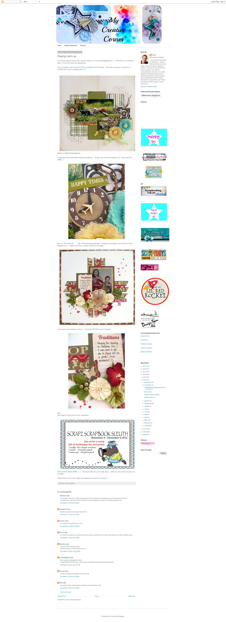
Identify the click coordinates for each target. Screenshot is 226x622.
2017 (144, 366)
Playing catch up (149, 397)
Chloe (154, 55)
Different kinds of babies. (152, 395)
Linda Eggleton (65, 557)
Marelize (62, 544)
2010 (144, 432)
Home (59, 45)
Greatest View (145, 336)
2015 (144, 371)
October (147, 401)
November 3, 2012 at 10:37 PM (70, 565)
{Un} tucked (148, 392)
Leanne (62, 521)
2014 (144, 374)
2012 (144, 380)
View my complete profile (149, 86)
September (148, 403)
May (145, 414)
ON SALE (95, 329)
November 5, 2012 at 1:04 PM (69, 588)
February (147, 423)
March (146, 420)
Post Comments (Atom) (73, 599)
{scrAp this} (144, 340)
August (146, 406)
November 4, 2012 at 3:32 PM (69, 576)
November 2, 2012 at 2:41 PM (69, 514)
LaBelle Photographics (71, 153)
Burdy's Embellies (146, 352)
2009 (144, 434)
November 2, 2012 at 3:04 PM (69, 526)
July (145, 409)
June (146, 412)
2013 (144, 377)
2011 (144, 429)
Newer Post (61, 596)
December (147, 382)
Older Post (131, 596)
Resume (83, 45)
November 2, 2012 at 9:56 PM (69, 538)
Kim (61, 583)
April (146, 417)
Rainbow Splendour (70, 45)
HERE (59, 160)
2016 (144, 369)
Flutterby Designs (146, 344)
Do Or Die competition (85, 67)
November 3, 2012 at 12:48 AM (70, 551)
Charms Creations (146, 348)
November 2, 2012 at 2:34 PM (69, 503)
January (147, 425)
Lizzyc (62, 532)
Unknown (63, 496)
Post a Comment (65, 592)
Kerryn (62, 571)
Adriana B (63, 509)
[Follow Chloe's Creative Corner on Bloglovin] (151, 96)
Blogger (121, 616)
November (147, 385)
